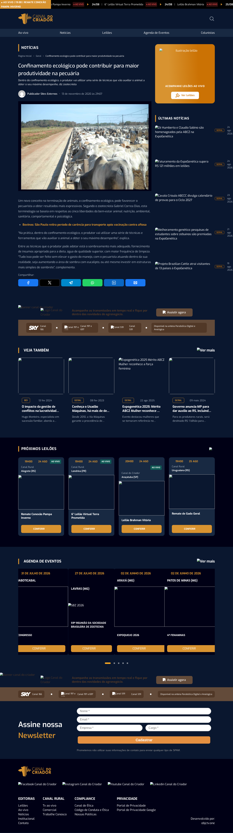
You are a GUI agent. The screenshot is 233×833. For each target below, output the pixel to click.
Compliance (85, 799)
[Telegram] (71, 282)
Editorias (26, 799)
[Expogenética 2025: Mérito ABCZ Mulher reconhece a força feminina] (142, 376)
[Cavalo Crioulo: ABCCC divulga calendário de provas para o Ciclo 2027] (184, 208)
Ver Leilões (188, 95)
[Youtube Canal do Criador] (126, 784)
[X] (50, 282)
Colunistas (208, 33)
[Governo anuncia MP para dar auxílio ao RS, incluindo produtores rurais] (192, 376)
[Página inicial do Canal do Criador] (35, 19)
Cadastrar (144, 740)
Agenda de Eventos (156, 33)
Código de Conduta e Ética (92, 810)
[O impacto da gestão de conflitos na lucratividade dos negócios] (41, 376)
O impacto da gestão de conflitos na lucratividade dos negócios (40, 409)
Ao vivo (23, 33)
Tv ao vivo (49, 805)
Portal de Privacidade (131, 805)
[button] (108, 663)
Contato (23, 823)
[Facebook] (28, 282)
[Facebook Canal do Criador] (37, 784)
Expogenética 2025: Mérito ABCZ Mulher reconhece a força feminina (141, 409)
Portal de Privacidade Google (136, 810)
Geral (38, 56)
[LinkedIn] (114, 282)
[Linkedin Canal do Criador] (168, 784)
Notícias (65, 33)
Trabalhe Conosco (55, 814)
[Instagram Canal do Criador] (82, 784)
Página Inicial (25, 56)
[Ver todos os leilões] (211, 449)
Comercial (49, 810)
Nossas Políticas (85, 814)
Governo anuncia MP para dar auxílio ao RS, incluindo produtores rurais (191, 409)
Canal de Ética (84, 805)
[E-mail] (135, 282)
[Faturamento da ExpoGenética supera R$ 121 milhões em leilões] (184, 173)
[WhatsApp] (92, 282)
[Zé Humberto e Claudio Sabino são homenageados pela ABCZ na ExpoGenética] (184, 139)
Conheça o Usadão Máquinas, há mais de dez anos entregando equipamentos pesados (90, 409)
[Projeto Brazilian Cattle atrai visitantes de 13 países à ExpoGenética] (184, 276)
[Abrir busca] (212, 19)
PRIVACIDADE (127, 799)
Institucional (26, 819)
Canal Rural (53, 799)
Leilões (107, 33)
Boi (26, 400)
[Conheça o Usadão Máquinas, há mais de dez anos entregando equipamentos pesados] (91, 376)
